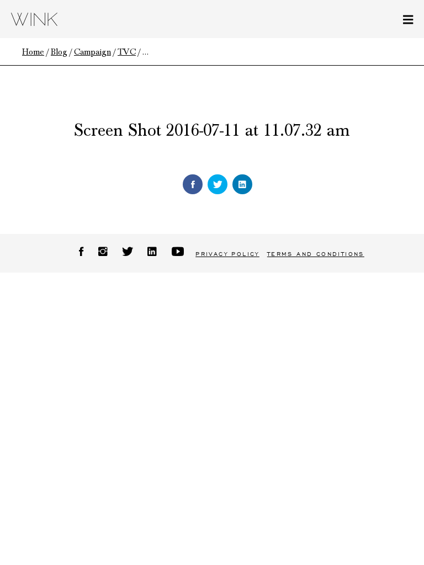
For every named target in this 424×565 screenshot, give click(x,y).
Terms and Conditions (315, 254)
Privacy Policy (227, 254)
